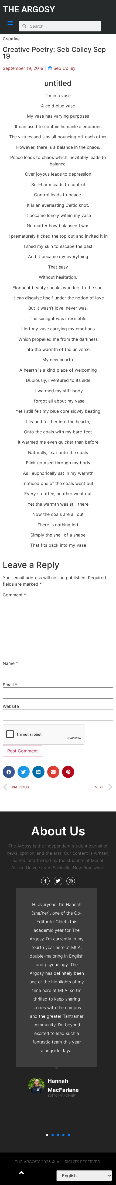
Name (10, 663)
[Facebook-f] (45, 881)
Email (10, 685)
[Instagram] (70, 881)
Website (11, 706)
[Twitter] (58, 881)
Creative (11, 38)
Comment (14, 595)
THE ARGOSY (29, 9)
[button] (10, 22)
